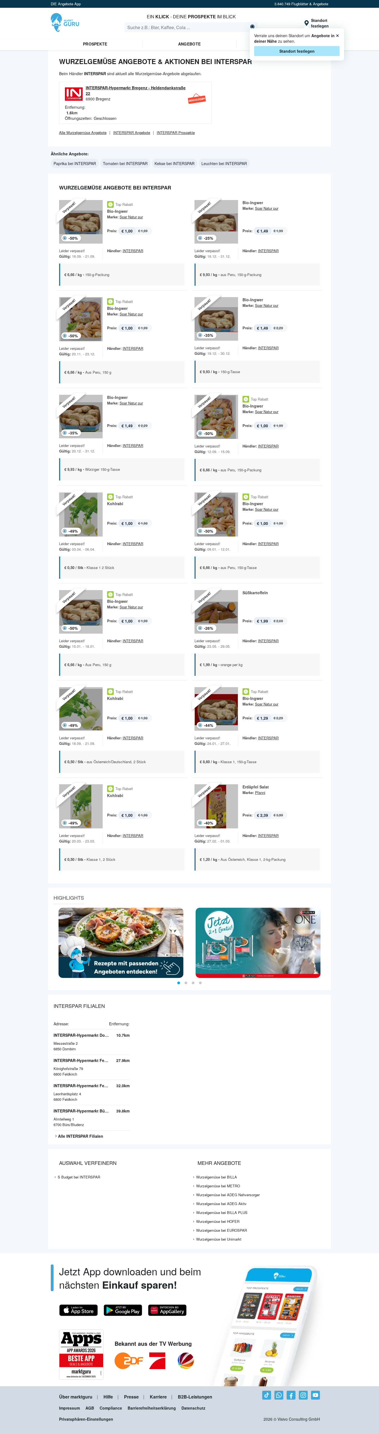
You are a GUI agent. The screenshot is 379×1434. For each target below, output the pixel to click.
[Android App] (122, 1310)
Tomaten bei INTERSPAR (125, 163)
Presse (131, 1396)
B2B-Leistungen (195, 1396)
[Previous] (54, 943)
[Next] (325, 943)
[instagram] (303, 1395)
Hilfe (108, 1396)
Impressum (69, 1408)
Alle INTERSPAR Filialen (80, 1136)
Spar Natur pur (131, 216)
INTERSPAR (133, 250)
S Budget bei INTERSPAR (79, 1177)
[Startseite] (65, 23)
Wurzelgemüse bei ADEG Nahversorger (228, 1194)
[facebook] (291, 1395)
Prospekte (95, 44)
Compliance (111, 1408)
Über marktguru (75, 1396)
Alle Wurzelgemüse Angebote (83, 132)
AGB (89, 1408)
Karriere (158, 1396)
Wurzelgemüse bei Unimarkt (218, 1239)
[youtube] (315, 1395)
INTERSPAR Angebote (131, 132)
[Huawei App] (167, 1310)
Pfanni (260, 792)
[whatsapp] (278, 1395)
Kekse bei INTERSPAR (174, 163)
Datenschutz (193, 1408)
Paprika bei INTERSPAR (75, 163)
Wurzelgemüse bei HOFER (217, 1221)
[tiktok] (266, 1395)
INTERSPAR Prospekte (176, 132)
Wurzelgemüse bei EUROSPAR (221, 1230)
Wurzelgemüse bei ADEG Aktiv (221, 1203)
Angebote (189, 44)
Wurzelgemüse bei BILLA (216, 1177)
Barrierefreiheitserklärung (152, 1408)
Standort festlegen (297, 51)
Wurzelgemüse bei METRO (218, 1185)
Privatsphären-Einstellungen (86, 1419)
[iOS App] (78, 1310)
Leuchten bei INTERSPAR (224, 163)
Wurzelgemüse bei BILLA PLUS (221, 1212)
